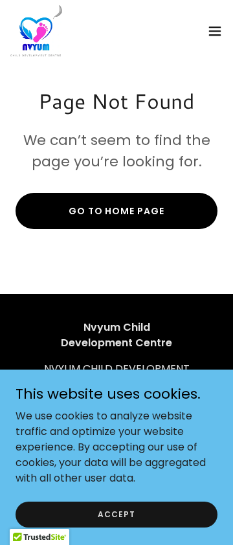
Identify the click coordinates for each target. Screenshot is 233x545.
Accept (116, 513)
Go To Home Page (117, 211)
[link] (36, 31)
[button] (215, 31)
